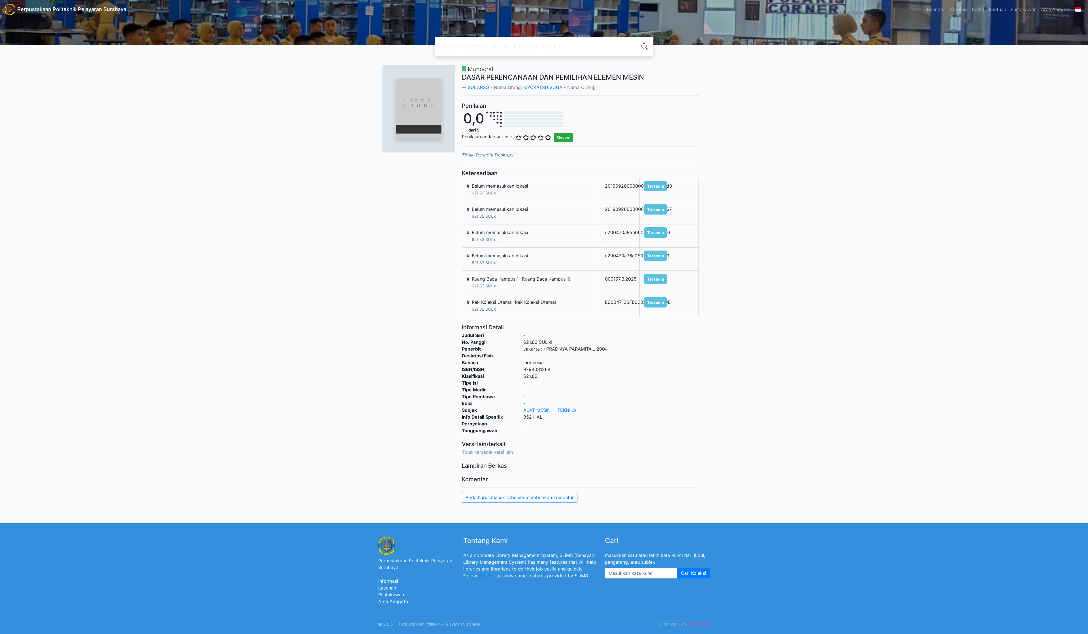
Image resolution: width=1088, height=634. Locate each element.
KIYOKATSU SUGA (542, 87)
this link (487, 575)
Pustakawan (1023, 9)
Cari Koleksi (693, 573)
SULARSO (479, 87)
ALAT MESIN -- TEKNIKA (549, 410)
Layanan (387, 588)
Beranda (934, 9)
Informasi (957, 9)
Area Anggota (1056, 9)
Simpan (563, 137)
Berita (978, 9)
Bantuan (997, 9)
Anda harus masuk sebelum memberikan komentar (520, 497)
